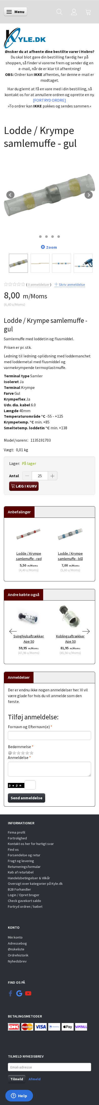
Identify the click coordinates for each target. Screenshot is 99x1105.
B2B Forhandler (19, 889)
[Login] (74, 11)
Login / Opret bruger (23, 895)
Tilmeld (16, 1079)
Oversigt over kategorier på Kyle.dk (35, 883)
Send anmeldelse (26, 797)
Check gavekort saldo (24, 900)
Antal (14, 475)
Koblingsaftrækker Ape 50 (70, 639)
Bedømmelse (19, 746)
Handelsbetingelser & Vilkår (29, 878)
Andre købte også (23, 594)
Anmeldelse (18, 757)
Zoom (51, 247)
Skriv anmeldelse (71, 284)
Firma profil (16, 832)
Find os (13, 849)
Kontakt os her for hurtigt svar (31, 843)
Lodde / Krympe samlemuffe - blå (70, 556)
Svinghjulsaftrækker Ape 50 (28, 639)
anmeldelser (39, 284)
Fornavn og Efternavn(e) (29, 726)
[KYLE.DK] (25, 36)
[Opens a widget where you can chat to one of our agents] (19, 1096)
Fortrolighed (17, 838)
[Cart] (88, 11)
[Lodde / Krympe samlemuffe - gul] (49, 195)
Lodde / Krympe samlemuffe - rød (29, 556)
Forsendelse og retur (24, 855)
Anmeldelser (19, 677)
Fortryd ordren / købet (25, 906)
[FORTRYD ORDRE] (49, 100)
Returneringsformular (24, 866)
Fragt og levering (21, 861)
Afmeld (35, 1079)
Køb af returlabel (21, 872)
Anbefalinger (19, 511)
